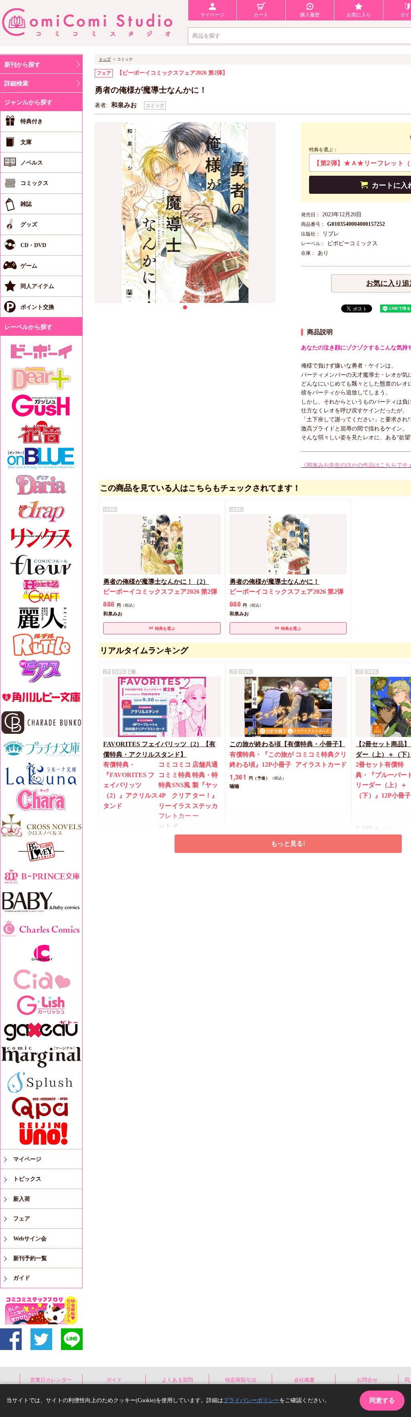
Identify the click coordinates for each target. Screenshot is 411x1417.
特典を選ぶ (165, 628)
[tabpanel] (185, 212)
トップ (105, 59)
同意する (382, 1400)
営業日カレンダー (51, 1380)
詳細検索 (16, 83)
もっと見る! (288, 843)
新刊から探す (22, 64)
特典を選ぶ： (323, 149)
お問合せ (367, 1380)
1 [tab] (185, 307)
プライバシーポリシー (251, 1400)
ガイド (114, 1380)
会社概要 (304, 1380)
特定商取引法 (240, 1380)
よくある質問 (177, 1380)
